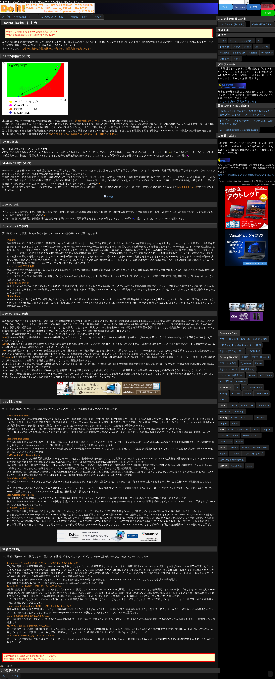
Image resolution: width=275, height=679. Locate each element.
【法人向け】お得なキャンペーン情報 (240, 345)
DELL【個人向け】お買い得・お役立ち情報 (244, 339)
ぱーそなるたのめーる (232, 459)
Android (253, 52)
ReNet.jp (239, 411)
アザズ (236, 46)
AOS (230, 429)
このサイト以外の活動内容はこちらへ (238, 101)
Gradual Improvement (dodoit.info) (43, 648)
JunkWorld (263, 405)
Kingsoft (266, 429)
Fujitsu (258, 363)
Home (223, 40)
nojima (223, 453)
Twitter (226, 7)
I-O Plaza (260, 417)
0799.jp (233, 405)
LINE (268, 13)
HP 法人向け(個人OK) (231, 375)
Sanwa (235, 423)
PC (31, 16)
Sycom (247, 393)
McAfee (224, 435)
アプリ (6, 16)
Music (75, 16)
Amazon (233, 447)
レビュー (224, 59)
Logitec (224, 423)
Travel (265, 46)
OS (61, 16)
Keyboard (19, 16)
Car (84, 16)
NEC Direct (266, 375)
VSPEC (224, 399)
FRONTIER (256, 387)
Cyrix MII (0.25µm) (262, 24)
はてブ (254, 7)
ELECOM (246, 417)
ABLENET (237, 465)
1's (236, 387)
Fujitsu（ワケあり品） (232, 351)
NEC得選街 (254, 351)
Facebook (240, 7)
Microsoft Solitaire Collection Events (239, 130)
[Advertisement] (246, 285)
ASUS (245, 357)
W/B (267, 5)
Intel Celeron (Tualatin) (232, 24)
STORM (236, 393)
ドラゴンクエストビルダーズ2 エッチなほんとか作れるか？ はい (246, 122)
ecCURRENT (260, 447)
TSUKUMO (261, 393)
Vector (239, 441)
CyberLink (242, 429)
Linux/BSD (239, 52)
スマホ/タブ (48, 16)
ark (244, 387)
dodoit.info (248, 81)
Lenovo (252, 375)
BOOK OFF (247, 405)
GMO (250, 465)
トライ (236, 59)
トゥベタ (14, 676)
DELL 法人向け (228, 363)
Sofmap (223, 393)
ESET (255, 429)
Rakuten (235, 453)
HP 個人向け (248, 369)
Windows (224, 52)
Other (97, 16)
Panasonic (241, 381)
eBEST (245, 447)
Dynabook (245, 363)
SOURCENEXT (251, 435)
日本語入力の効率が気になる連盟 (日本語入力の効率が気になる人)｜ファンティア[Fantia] (246, 113)
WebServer (267, 52)
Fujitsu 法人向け (228, 369)
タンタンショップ (253, 453)
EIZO (234, 417)
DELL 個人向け (260, 357)
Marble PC (225, 411)
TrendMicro (226, 441)
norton (235, 435)
